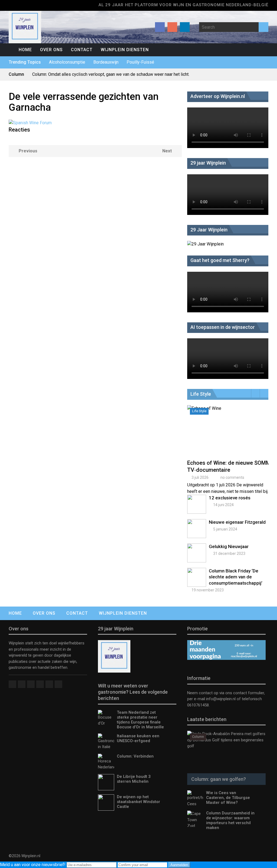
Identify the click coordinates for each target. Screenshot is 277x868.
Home (25, 49)
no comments (232, 477)
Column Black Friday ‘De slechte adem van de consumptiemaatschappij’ (235, 576)
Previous (28, 150)
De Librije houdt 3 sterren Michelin (134, 779)
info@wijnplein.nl (221, 698)
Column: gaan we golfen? (218, 779)
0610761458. (198, 705)
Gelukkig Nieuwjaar (229, 546)
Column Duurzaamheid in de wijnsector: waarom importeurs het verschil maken (230, 820)
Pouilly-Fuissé (140, 62)
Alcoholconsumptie (67, 62)
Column (198, 737)
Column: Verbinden (135, 756)
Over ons (51, 49)
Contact (82, 49)
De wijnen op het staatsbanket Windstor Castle (138, 801)
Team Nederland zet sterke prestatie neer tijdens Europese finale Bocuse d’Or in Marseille (140, 719)
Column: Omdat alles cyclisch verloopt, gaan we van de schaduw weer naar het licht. (110, 74)
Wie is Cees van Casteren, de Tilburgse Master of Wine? (228, 797)
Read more (229, 436)
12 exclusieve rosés (229, 497)
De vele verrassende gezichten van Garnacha (84, 102)
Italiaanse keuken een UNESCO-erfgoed (138, 738)
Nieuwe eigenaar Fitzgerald (237, 522)
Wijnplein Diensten (125, 49)
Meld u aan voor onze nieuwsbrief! (33, 864)
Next (167, 150)
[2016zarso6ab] (30, 122)
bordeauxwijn (105, 62)
